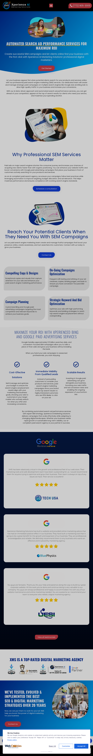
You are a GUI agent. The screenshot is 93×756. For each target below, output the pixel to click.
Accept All (81, 746)
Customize (66, 746)
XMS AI (50, 751)
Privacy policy (12, 740)
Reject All (52, 746)
